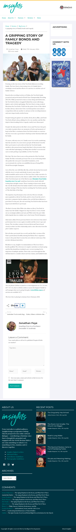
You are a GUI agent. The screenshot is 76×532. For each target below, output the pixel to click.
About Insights (66, 529)
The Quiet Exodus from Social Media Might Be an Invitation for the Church (30, 513)
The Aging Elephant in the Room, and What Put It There (32, 493)
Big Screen (22, 26)
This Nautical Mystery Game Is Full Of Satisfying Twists (59, 448)
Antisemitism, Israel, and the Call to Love (27, 508)
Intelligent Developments (32, 529)
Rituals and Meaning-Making (59, 459)
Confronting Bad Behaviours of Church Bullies (21, 511)
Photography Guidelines (15, 459)
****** (3, 511)
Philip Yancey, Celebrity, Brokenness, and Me (22, 506)
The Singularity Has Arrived (58, 412)
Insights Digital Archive (15, 452)
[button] (12, 18)
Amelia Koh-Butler (7, 495)
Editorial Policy (12, 454)
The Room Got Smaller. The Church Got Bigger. (58, 425)
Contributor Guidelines (15, 457)
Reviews (14, 26)
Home (7, 26)
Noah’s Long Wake (55, 436)
